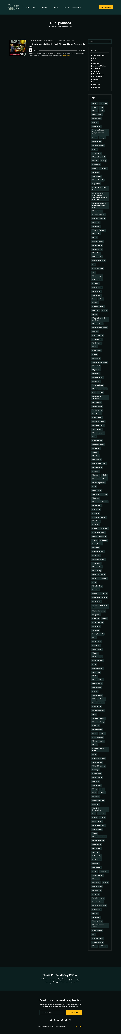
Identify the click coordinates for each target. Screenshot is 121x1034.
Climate (95, 161)
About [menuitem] (35, 7)
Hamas (95, 347)
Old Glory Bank (97, 406)
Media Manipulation (99, 260)
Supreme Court (97, 921)
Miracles (104, 540)
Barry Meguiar (97, 429)
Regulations (69, 40)
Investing (96, 804)
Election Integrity (98, 241)
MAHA (62, 40)
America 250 (97, 890)
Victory (95, 733)
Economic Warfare (98, 215)
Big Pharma (96, 370)
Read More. (67, 55)
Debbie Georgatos (98, 425)
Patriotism (96, 373)
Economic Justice (98, 741)
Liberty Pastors (97, 544)
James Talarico (98, 875)
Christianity (96, 883)
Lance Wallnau (97, 440)
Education (96, 513)
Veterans (95, 863)
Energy (95, 82)
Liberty (95, 354)
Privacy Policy (78, 1026)
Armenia (95, 331)
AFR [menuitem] (64, 8)
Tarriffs (95, 528)
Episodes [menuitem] (44, 8)
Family (95, 789)
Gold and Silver (97, 324)
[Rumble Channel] (54, 1020)
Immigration (97, 118)
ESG (94, 392)
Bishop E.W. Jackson (99, 536)
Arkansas (104, 528)
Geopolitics (96, 626)
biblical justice (97, 886)
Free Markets (97, 641)
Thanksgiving (97, 706)
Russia (95, 946)
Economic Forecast (99, 758)
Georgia (102, 814)
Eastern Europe (97, 829)
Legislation (96, 184)
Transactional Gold (99, 55)
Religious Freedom (99, 559)
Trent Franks (97, 414)
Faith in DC (96, 726)
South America (97, 657)
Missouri (95, 593)
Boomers (96, 879)
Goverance (96, 84)
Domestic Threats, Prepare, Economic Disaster (98, 132)
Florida (105, 593)
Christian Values (98, 680)
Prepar (95, 149)
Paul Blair (96, 547)
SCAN (94, 754)
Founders (104, 871)
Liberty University (98, 634)
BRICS (95, 237)
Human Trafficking (98, 722)
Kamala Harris (97, 249)
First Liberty (96, 555)
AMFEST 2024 (97, 402)
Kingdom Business (99, 532)
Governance (96, 126)
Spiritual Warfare (98, 660)
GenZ (94, 638)
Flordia (95, 817)
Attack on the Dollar (99, 718)
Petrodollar (96, 234)
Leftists (95, 691)
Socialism (96, 630)
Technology (96, 71)
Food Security (97, 339)
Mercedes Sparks (98, 444)
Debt (94, 714)
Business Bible (97, 467)
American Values (98, 703)
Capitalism (96, 645)
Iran (94, 814)
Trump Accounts (98, 942)
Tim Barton (96, 509)
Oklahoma (104, 479)
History (95, 168)
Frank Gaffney (97, 417)
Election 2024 (97, 295)
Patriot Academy (98, 377)
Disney (105, 310)
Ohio (101, 299)
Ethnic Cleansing (98, 335)
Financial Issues (98, 938)
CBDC (94, 486)
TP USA (95, 676)
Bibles (95, 833)
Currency (104, 168)
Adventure (104, 103)
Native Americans (98, 710)
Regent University (98, 840)
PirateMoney (97, 141)
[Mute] (84, 50)
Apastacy (96, 796)
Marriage (96, 770)
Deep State (96, 222)
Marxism (95, 452)
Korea (103, 733)
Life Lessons (97, 773)
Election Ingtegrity (98, 433)
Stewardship (97, 490)
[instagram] (70, 1020)
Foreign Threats (98, 76)
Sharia (102, 793)
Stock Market (97, 291)
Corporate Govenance (99, 389)
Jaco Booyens (97, 729)
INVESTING (96, 87)
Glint (94, 664)
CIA (94, 264)
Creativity (96, 618)
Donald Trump (97, 245)
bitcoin (95, 138)
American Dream (98, 902)
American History (98, 898)
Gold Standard (97, 586)
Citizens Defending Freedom (98, 926)
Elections (102, 699)
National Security (98, 180)
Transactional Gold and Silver (99, 188)
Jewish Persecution (99, 574)
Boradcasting (97, 505)
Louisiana (96, 590)
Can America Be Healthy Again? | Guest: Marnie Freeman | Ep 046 (57, 45)
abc (102, 107)
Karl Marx (96, 456)
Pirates (95, 871)
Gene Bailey (96, 448)
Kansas (95, 303)
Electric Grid (97, 176)
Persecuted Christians (100, 327)
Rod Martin (96, 521)
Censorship (96, 358)
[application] (57, 50)
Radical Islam (97, 343)
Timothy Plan (97, 909)
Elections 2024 (97, 287)
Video (95, 107)
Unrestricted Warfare (99, 66)
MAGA (106, 883)
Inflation (95, 122)
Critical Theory (97, 695)
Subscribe (107, 7)
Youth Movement (98, 737)
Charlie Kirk (96, 672)
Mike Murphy (97, 856)
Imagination (96, 615)
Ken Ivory (96, 852)
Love (102, 789)
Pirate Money (97, 153)
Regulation (96, 381)
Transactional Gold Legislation (98, 319)
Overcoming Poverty (99, 906)
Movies (105, 618)
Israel (94, 578)
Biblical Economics (99, 611)
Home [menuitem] (27, 7)
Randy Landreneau (98, 421)
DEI (102, 111)
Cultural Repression (99, 766)
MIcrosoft (96, 310)
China (105, 494)
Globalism (96, 79)
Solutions (96, 63)
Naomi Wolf (96, 366)
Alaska (95, 314)
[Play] (30, 50)
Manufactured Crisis (99, 463)
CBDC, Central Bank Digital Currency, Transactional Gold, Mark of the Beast (99, 196)
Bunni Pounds (97, 821)
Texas (94, 479)
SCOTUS (95, 913)
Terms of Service (98, 306)
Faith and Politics (98, 551)
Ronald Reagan (97, 276)
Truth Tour (96, 894)
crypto (103, 138)
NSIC (101, 392)
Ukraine (95, 653)
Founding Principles (99, 517)
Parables (95, 471)
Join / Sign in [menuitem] (76, 7)
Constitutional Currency (100, 502)
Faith (94, 437)
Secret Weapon (97, 211)
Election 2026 (97, 785)
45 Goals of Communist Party (99, 606)
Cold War (96, 283)
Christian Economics (99, 837)
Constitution (96, 917)
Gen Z (94, 745)
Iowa (94, 299)
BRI (94, 934)
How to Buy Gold (98, 668)
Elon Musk (96, 475)
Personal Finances (98, 230)
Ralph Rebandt (97, 777)
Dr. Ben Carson (97, 410)
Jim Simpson (97, 460)
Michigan (96, 781)
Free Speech (97, 350)
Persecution (96, 563)
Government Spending (100, 597)
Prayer (95, 540)
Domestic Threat (98, 385)
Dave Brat (103, 578)
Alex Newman (97, 687)
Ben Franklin (96, 848)
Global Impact (97, 649)
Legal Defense (97, 930)
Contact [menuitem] (57, 7)
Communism (97, 601)
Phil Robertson (97, 567)
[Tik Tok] (66, 1020)
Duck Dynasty (97, 571)
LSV (94, 60)
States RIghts (97, 844)
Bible (103, 817)
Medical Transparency (100, 362)
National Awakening (99, 825)
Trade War (96, 525)
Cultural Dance (97, 762)
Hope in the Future (98, 800)
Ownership (96, 494)
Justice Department (99, 483)
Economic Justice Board (98, 749)
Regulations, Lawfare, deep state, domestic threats (99, 205)
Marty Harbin (97, 860)
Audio (95, 103)
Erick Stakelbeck (98, 622)
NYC (94, 699)
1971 (94, 582)
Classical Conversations (96, 809)
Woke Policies (97, 115)
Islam (94, 793)
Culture (95, 58)
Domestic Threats (35, 40)
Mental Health (97, 867)
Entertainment (97, 280)
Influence (104, 946)
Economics (96, 68)
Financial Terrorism (99, 218)
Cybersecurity (97, 257)
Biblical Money (97, 683)
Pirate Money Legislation (96, 397)
